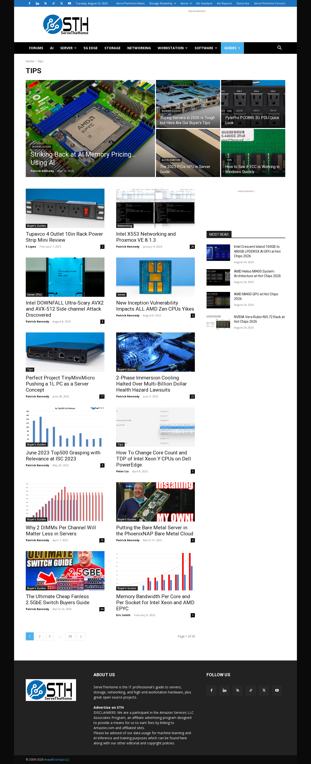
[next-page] (81, 636)
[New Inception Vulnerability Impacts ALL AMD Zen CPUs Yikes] (155, 277)
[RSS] (45, 3)
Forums (36, 48)
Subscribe (242, 3)
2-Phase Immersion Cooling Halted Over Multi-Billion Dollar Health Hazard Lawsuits (151, 384)
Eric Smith (123, 615)
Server (66, 48)
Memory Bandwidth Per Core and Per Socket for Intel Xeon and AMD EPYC (155, 602)
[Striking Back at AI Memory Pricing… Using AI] (90, 128)
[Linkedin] (37, 3)
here (183, 738)
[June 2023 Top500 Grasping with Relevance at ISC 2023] (65, 427)
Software (204, 48)
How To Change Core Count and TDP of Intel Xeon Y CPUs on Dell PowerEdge (153, 459)
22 (192, 396)
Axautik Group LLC (56, 759)
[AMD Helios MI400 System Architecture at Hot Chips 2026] (218, 277)
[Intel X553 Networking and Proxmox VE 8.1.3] (155, 208)
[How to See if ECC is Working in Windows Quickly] (253, 153)
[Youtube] (69, 3)
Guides (230, 48)
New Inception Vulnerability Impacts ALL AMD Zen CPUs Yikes (155, 306)
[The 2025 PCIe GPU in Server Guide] (188, 153)
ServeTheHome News (130, 3)
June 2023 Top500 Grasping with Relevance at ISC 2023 (63, 456)
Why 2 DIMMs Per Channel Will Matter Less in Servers (61, 531)
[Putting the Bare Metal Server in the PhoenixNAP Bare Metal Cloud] (155, 502)
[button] (279, 48)
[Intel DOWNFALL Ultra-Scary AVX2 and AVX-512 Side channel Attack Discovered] (65, 277)
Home (30, 61)
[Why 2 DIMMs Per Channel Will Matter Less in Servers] (65, 502)
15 (102, 540)
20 (192, 246)
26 (70, 636)
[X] (61, 3)
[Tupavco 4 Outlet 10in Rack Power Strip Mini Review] (65, 208)
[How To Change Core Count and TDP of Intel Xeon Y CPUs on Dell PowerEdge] (155, 427)
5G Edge (91, 48)
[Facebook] (29, 3)
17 (102, 396)
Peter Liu (122, 471)
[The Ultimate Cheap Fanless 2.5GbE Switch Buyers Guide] (65, 570)
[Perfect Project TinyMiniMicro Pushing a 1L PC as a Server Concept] (65, 352)
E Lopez (31, 246)
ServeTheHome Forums (269, 3)
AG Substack (204, 3)
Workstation (171, 48)
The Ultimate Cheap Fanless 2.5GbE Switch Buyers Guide (57, 599)
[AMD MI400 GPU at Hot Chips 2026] (218, 300)
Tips (229, 111)
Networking (139, 48)
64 (102, 609)
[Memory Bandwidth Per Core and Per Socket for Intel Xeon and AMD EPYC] (155, 570)
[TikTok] (53, 3)
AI (51, 48)
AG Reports (224, 3)
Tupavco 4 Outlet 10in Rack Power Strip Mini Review (64, 237)
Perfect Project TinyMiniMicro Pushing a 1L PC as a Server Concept (60, 384)
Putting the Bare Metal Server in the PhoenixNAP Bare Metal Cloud (154, 531)
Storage (112, 48)
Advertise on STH (109, 707)
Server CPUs (34, 294)
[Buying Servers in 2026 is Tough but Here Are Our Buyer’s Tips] (188, 104)
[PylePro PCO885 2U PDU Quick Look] (253, 104)
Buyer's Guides (41, 146)
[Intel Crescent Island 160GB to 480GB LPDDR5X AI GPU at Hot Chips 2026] (218, 252)
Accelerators (171, 160)
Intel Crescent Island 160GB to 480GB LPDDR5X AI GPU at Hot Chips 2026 (257, 251)
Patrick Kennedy (127, 246)
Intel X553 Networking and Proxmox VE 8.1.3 (146, 237)
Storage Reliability (161, 3)
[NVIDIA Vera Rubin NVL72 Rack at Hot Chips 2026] (218, 323)
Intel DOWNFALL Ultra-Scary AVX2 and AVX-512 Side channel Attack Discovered (65, 309)
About (184, 3)
